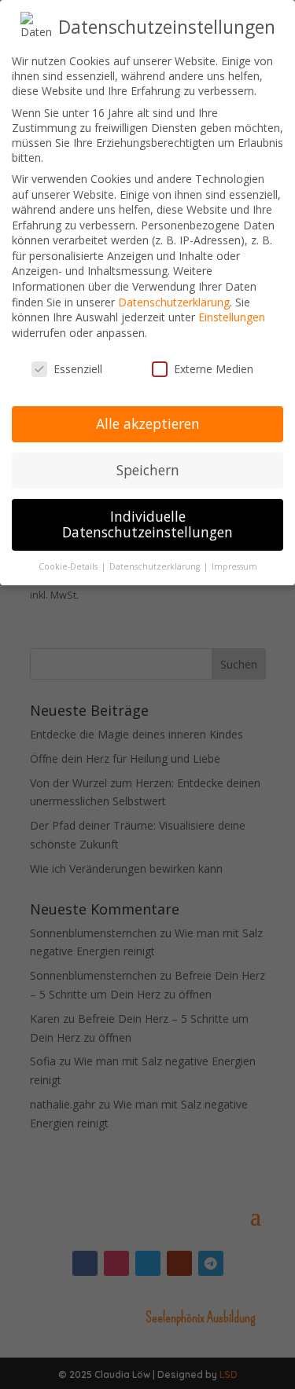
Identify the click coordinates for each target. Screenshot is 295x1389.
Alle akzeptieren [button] (148, 423)
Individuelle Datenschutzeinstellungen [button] (147, 524)
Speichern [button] (147, 469)
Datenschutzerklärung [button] (155, 566)
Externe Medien (213, 368)
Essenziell (77, 368)
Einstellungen (231, 317)
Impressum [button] (234, 566)
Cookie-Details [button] (69, 566)
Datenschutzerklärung (174, 302)
